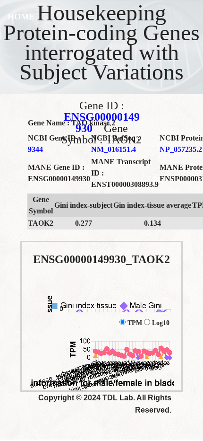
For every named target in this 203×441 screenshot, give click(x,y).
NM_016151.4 (113, 149)
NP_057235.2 (181, 149)
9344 (35, 149)
